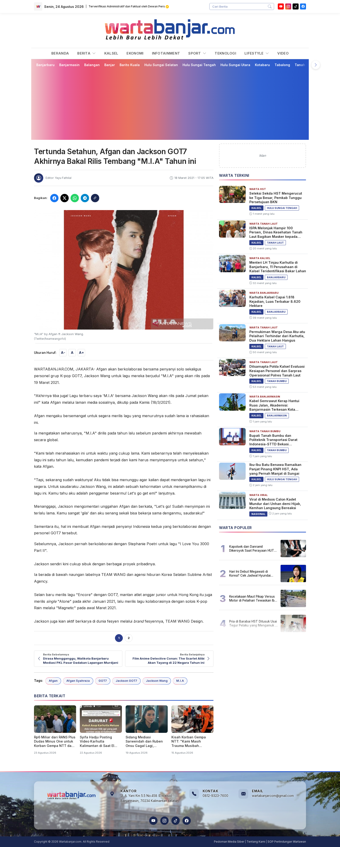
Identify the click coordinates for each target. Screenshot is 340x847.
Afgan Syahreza (78, 680)
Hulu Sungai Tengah (199, 65)
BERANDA (60, 53)
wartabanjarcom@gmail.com (273, 796)
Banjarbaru (45, 65)
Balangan (92, 65)
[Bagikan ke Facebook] (54, 198)
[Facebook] (303, 6)
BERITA (84, 53)
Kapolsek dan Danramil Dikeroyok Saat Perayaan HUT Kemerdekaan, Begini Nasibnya (252, 548)
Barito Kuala (130, 65)
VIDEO (283, 53)
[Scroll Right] (316, 65)
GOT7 (103, 680)
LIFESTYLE (254, 53)
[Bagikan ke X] (64, 198)
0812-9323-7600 (215, 796)
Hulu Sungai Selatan (161, 65)
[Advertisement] (173, 103)
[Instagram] (288, 6)
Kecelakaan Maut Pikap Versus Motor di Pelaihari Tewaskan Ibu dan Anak (252, 598)
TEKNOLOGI (225, 53)
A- (63, 353)
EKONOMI (135, 53)
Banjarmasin (69, 65)
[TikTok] (175, 820)
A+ (81, 353)
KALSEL (111, 53)
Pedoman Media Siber (229, 841)
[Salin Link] (95, 198)
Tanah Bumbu (306, 65)
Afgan (53, 680)
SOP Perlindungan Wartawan (287, 841)
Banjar (109, 65)
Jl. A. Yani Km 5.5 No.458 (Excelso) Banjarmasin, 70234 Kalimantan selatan (150, 798)
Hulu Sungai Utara (235, 65)
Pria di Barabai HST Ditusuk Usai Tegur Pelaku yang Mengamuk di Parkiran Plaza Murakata (253, 623)
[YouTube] (281, 6)
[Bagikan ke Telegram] (85, 198)
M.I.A (180, 680)
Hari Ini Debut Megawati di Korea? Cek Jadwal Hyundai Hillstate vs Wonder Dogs (250, 573)
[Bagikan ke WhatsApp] (75, 198)
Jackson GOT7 (126, 680)
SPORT (195, 53)
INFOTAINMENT (166, 53)
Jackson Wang (156, 680)
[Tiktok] (296, 6)
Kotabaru (262, 65)
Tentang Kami (256, 841)
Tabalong (282, 65)
